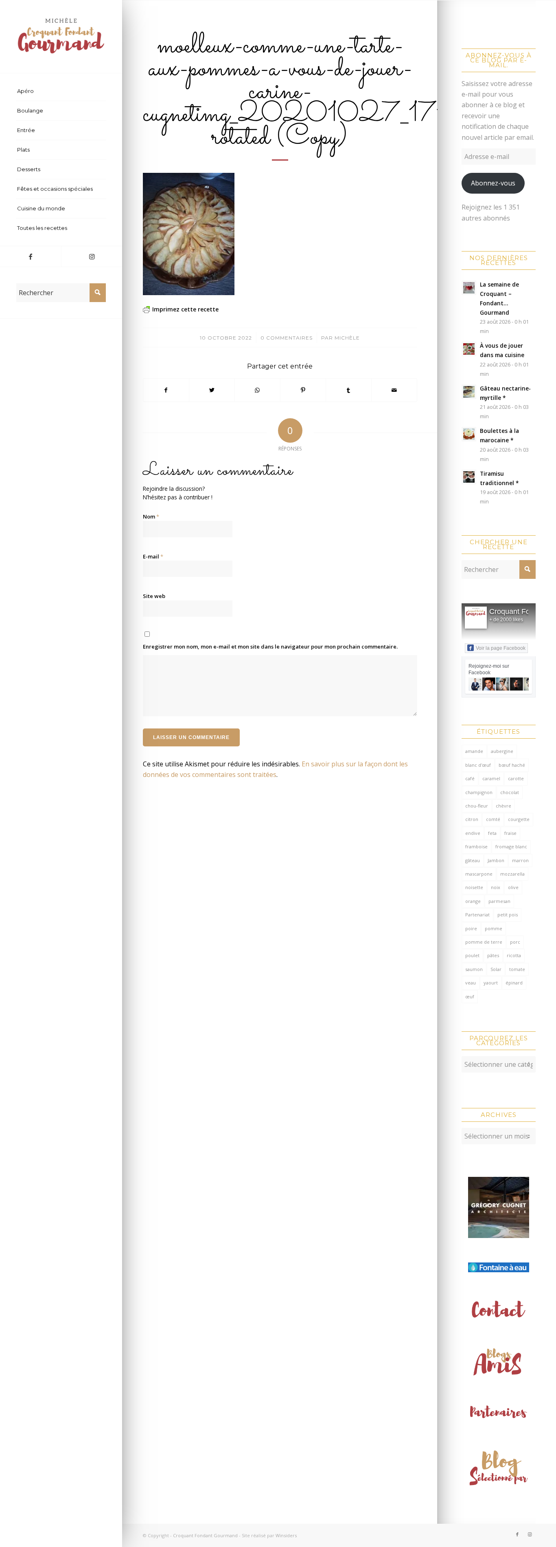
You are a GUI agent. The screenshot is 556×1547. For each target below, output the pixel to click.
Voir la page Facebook (500, 648)
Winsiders (286, 1535)
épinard (514, 983)
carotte (516, 778)
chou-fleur (476, 806)
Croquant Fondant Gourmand (205, 1535)
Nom (151, 516)
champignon (479, 792)
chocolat (509, 792)
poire (471, 928)
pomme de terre (483, 942)
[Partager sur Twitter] (211, 390)
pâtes (493, 955)
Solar (495, 969)
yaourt (491, 983)
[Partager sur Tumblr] (348, 390)
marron (520, 860)
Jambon (496, 860)
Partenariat (477, 914)
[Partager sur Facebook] (166, 390)
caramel (491, 778)
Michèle (347, 338)
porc (515, 942)
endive (472, 833)
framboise (476, 846)
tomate (517, 969)
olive (513, 887)
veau (470, 983)
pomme (493, 928)
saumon (474, 969)
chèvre (503, 806)
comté (493, 819)
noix (495, 887)
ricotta (514, 955)
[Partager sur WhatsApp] (257, 390)
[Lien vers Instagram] (91, 256)
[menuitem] (61, 91)
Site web (154, 596)
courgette (519, 819)
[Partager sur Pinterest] (303, 390)
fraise (510, 833)
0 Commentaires (286, 338)
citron (471, 819)
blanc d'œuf (478, 765)
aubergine (502, 751)
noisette (474, 887)
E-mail (153, 556)
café (470, 778)
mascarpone (479, 874)
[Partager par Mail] (394, 390)
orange (473, 901)
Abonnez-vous (493, 183)
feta (492, 833)
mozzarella (512, 874)
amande (474, 751)
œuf (469, 996)
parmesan (499, 901)
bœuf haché (512, 765)
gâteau (472, 860)
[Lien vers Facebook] (30, 256)
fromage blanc (511, 846)
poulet (472, 955)
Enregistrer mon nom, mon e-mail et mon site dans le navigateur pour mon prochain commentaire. (270, 646)
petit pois (507, 914)
